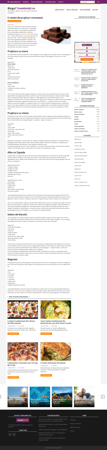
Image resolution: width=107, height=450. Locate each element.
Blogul (21, 8)
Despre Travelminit (37, 2)
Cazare (76, 117)
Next (102, 396)
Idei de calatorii (79, 109)
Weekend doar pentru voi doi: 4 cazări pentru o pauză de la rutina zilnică (89, 93)
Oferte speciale (79, 126)
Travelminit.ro (11, 326)
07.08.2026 (79, 405)
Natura (76, 119)
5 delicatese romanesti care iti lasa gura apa (23, 364)
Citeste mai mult (13, 333)
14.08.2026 (34, 405)
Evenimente (78, 121)
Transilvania (26, 36)
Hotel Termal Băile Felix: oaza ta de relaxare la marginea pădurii (88, 100)
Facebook (26, 2)
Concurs (76, 146)
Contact (60, 2)
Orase (76, 124)
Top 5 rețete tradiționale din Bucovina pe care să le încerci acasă (56, 322)
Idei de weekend (85, 10)
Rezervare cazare (50, 2)
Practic (76, 179)
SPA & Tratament (79, 128)
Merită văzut (59, 10)
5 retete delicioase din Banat (53, 363)
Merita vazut (78, 112)
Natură (95, 10)
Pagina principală (15, 2)
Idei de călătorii (72, 10)
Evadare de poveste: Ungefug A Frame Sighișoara (87, 86)
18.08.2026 (12, 405)
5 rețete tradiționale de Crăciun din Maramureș (21, 322)
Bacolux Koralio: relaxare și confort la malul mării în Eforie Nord (89, 79)
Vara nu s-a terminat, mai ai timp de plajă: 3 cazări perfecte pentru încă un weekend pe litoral (89, 72)
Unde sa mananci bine (14, 21)
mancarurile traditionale (26, 34)
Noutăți (76, 169)
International (78, 159)
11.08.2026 (57, 405)
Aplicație (76, 139)
